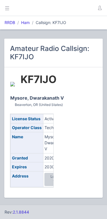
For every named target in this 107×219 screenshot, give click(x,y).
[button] (99, 8)
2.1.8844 (21, 212)
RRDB (10, 22)
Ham (25, 22)
